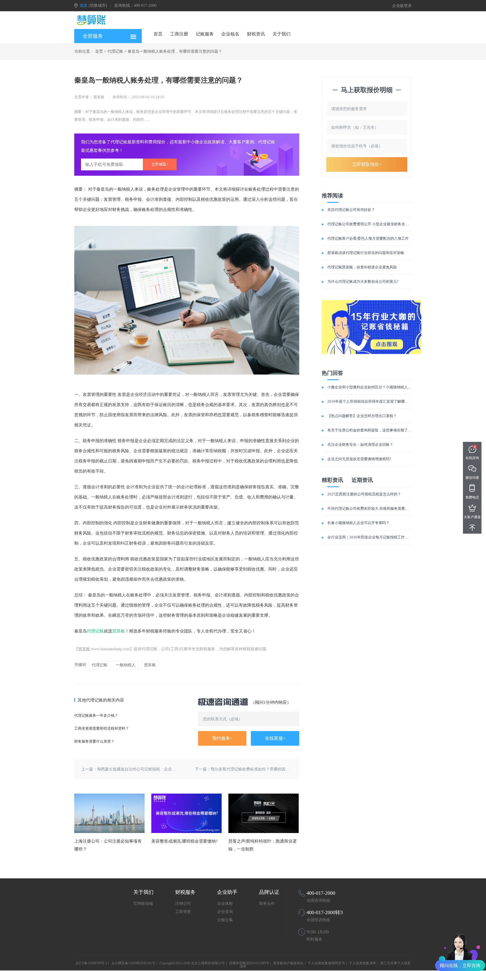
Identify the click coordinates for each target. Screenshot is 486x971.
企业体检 (225, 903)
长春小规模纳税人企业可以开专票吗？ (358, 523)
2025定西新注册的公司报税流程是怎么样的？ (364, 494)
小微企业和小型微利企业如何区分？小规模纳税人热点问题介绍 (378, 387)
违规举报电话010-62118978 (249, 963)
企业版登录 (402, 6)
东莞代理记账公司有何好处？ (351, 210)
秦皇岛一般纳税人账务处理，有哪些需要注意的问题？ (175, 51)
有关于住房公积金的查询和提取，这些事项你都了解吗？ (373, 430)
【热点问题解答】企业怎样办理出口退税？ (362, 416)
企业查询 (225, 912)
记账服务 (205, 34)
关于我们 (282, 34)
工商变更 (183, 912)
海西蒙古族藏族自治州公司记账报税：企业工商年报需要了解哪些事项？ (160, 769)
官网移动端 (143, 903)
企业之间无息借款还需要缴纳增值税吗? (359, 459)
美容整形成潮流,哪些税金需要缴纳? (184, 841)
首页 (158, 34)
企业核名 (230, 34)
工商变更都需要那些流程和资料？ (101, 728)
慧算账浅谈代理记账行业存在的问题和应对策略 (365, 253)
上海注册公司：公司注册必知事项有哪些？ (108, 845)
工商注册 (179, 34)
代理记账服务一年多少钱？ (96, 715)
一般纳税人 (126, 665)
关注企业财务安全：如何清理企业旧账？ (360, 444)
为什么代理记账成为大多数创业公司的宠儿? (363, 281)
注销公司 (183, 903)
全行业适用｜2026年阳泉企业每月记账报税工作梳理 (369, 537)
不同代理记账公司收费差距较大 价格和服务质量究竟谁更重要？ (379, 508)
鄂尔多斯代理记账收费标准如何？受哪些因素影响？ (256, 769)
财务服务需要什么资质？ (94, 741)
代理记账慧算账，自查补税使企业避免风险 (362, 267)
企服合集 (225, 920)
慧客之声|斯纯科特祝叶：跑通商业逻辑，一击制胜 (262, 845)
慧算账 (118, 631)
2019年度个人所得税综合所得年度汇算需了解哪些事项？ (373, 401)
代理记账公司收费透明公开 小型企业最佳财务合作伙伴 (371, 224)
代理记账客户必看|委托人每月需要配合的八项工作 (368, 238)
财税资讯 (256, 34)
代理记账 (115, 51)
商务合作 (267, 903)
